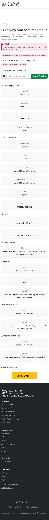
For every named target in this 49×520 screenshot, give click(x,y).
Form (3, 440)
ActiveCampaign (8, 444)
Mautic (4, 447)
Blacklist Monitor (8, 415)
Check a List (6, 461)
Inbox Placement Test (10, 419)
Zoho (3, 451)
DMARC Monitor (8, 412)
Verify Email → (39, 76)
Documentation (7, 433)
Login (3, 479)
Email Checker (7, 404)
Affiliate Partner (7, 488)
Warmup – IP (6, 408)
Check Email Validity (9, 484)
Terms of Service (15, 507)
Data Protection (9, 513)
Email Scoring (6, 422)
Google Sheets (7, 458)
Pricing (4, 472)
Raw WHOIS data (10, 367)
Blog (3, 476)
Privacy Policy (32, 507)
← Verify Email (7, 24)
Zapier (4, 454)
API (2, 436)
